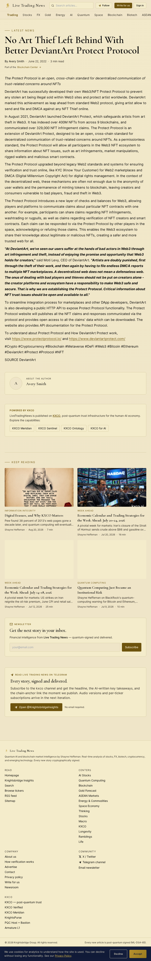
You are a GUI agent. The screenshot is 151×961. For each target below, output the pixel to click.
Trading (12, 15)
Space (98, 15)
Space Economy (89, 806)
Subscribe (131, 647)
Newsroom (11, 887)
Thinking (84, 811)
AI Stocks (85, 775)
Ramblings (85, 836)
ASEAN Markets (89, 795)
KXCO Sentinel (47, 428)
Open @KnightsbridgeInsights (38, 707)
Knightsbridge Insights (19, 780)
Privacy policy (14, 877)
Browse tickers (14, 790)
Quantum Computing (92, 780)
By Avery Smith (14, 61)
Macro (83, 821)
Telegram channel (94, 862)
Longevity (85, 831)
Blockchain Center (23, 67)
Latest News (23, 30)
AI (71, 15)
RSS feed (11, 795)
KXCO (56, 415)
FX (38, 15)
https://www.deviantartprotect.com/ (97, 339)
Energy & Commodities (93, 800)
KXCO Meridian (22, 428)
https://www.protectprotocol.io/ (36, 339)
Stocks (27, 15)
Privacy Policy (63, 955)
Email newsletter (89, 867)
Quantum (83, 15)
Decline (118, 953)
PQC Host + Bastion (17, 922)
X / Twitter (89, 856)
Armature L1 (12, 927)
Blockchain (115, 15)
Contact (10, 872)
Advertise (11, 866)
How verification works (19, 861)
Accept (138, 953)
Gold (48, 15)
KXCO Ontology (74, 428)
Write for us (123, 5)
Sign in (140, 5)
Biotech (132, 15)
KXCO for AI (98, 428)
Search (9, 785)
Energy (60, 15)
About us (10, 856)
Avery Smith (36, 384)
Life (81, 841)
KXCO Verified (14, 907)
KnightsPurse (13, 917)
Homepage (12, 775)
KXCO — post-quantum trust (23, 902)
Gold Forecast (87, 790)
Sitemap (10, 800)
